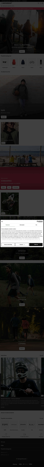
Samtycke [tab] (8, 224)
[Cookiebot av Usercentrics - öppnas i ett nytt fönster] (38, 221)
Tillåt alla (36, 244)
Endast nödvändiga (8, 244)
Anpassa (21, 244)
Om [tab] (36, 224)
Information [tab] (22, 224)
